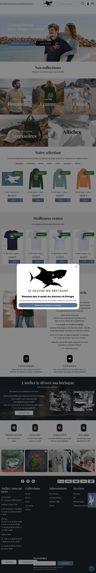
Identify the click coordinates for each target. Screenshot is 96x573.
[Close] (76, 266)
